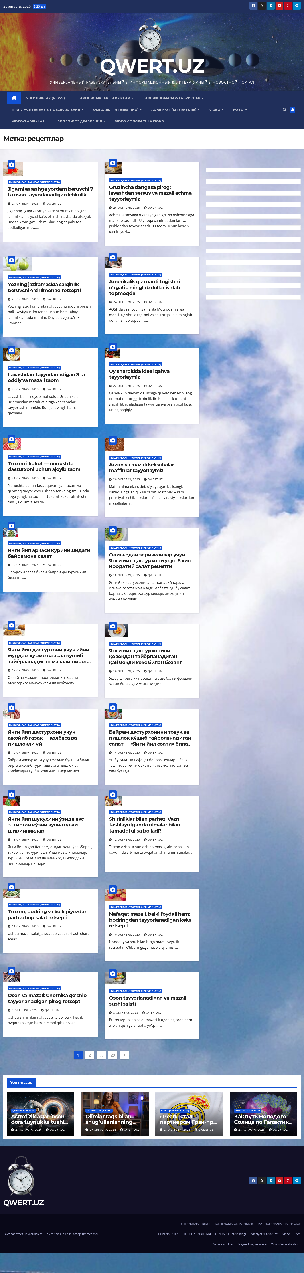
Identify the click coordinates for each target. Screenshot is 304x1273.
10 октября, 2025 (127, 934)
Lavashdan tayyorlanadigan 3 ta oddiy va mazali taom (46, 377)
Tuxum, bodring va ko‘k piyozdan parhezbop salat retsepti (48, 914)
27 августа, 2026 (29, 1130)
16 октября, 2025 (127, 671)
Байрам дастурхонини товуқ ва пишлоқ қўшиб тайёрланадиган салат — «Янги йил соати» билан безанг (150, 741)
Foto (239, 110)
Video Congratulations (140, 121)
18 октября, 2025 (127, 575)
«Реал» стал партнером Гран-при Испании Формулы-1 (188, 1122)
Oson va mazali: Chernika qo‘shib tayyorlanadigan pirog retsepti (47, 998)
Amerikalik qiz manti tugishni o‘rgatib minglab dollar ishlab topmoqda (144, 287)
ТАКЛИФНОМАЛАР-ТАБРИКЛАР (172, 98)
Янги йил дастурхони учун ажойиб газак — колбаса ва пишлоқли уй (42, 738)
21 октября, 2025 (26, 478)
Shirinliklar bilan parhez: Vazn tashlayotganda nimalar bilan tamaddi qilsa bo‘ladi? (144, 825)
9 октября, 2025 (25, 1010)
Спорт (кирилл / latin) (175, 1110)
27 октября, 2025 (26, 204)
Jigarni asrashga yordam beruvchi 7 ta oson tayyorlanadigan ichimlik (50, 192)
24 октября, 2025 (127, 302)
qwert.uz (54, 204)
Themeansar (90, 1234)
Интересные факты (247, 1110)
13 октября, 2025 (26, 839)
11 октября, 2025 (26, 926)
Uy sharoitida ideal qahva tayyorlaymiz (139, 374)
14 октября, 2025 (127, 752)
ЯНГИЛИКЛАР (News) (46, 98)
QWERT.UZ (152, 66)
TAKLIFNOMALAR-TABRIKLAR (104, 98)
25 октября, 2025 (26, 299)
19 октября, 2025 (26, 565)
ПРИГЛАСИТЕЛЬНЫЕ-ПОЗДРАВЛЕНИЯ (46, 110)
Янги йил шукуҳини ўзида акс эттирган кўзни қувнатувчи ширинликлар (46, 825)
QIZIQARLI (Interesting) (116, 110)
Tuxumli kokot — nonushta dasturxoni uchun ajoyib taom (44, 466)
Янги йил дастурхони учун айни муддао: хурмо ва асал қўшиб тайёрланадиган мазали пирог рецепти (48, 658)
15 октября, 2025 (26, 752)
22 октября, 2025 (127, 386)
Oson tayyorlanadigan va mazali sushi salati (147, 1001)
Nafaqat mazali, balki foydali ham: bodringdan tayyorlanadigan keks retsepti (150, 920)
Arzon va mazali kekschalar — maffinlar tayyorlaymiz (144, 467)
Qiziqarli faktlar (23, 1110)
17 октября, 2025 (26, 670)
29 (113, 1055)
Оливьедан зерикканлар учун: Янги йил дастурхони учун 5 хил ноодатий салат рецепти (150, 561)
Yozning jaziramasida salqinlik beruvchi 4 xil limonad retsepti (44, 287)
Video (215, 110)
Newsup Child (62, 1234)
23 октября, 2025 (26, 389)
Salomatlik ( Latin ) (99, 1110)
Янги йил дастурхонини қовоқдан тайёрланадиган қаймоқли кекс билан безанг (145, 656)
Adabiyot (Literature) (174, 110)
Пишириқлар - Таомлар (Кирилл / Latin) (34, 182)
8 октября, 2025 (126, 1012)
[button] (284, 109)
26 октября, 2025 (127, 208)
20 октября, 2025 (127, 479)
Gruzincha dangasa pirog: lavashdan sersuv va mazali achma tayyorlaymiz (150, 193)
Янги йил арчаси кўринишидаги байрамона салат (49, 553)
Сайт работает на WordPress (23, 1234)
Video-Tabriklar (29, 121)
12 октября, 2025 (127, 839)
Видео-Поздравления (80, 121)
